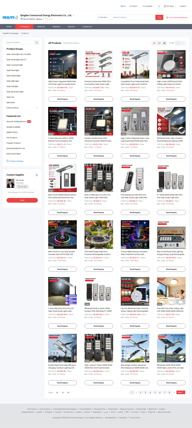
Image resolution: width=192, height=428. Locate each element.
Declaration (123, 418)
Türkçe (143, 412)
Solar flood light (13, 70)
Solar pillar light (13, 81)
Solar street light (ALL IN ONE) (19, 54)
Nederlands (97, 412)
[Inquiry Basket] (159, 6)
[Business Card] (37, 175)
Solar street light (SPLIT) (16, 59)
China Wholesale (85, 409)
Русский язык (69, 412)
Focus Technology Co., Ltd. (79, 418)
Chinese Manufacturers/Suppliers (65, 409)
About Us (41, 26)
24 (57, 392)
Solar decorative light (15, 91)
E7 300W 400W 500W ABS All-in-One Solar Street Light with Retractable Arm (170, 197)
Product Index (141, 409)
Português (48, 412)
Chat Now (23, 187)
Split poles (11, 102)
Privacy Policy (135, 418)
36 (63, 392)
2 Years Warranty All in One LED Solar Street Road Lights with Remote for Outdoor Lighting (61, 311)
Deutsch (87, 412)
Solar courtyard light (15, 65)
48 (68, 392)
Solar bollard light (14, 75)
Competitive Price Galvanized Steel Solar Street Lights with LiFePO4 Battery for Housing (135, 84)
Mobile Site (152, 409)
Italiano (79, 412)
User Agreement (110, 418)
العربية (106, 412)
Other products (13, 107)
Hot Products (32, 409)
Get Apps (170, 6)
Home (9, 26)
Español (39, 412)
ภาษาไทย (134, 412)
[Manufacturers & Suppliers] (19, 5)
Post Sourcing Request (178, 17)
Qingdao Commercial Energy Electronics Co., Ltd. (46, 15)
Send (22, 200)
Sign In (123, 6)
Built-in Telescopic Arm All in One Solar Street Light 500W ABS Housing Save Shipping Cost (97, 197)
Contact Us (87, 26)
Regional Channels (126, 409)
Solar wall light (12, 86)
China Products (44, 409)
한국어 (113, 412)
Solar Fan (10, 97)
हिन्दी (127, 412)
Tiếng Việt (151, 412)
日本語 (120, 412)
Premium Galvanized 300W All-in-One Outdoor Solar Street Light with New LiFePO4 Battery (98, 84)
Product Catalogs (16, 161)
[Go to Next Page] (182, 43)
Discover (71, 26)
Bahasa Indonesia (164, 412)
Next (180, 392)
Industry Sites (113, 409)
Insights (162, 409)
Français (58, 412)
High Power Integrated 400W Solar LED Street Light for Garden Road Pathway (62, 84)
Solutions (56, 26)
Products (25, 26)
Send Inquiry (62, 99)
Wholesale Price (99, 409)
